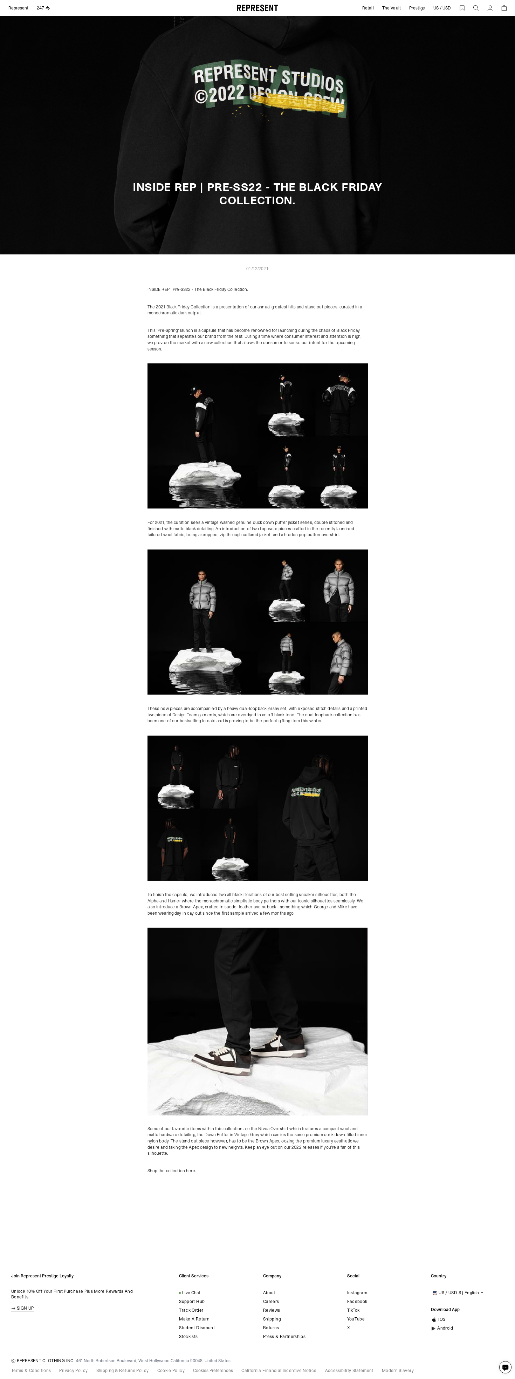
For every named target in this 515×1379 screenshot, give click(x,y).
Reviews (271, 1310)
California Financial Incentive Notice (278, 1370)
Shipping (272, 1319)
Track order (191, 1310)
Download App (445, 1309)
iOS (441, 1319)
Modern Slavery (398, 1370)
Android (445, 1328)
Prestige (417, 8)
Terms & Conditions (31, 1370)
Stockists (188, 1336)
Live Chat (191, 1293)
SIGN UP (25, 1308)
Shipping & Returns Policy (122, 1370)
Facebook (357, 1301)
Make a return (194, 1319)
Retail (368, 8)
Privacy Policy (73, 1370)
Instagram (357, 1293)
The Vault (391, 8)
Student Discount (197, 1328)
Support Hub (192, 1301)
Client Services (193, 1276)
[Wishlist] (462, 8)
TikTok (353, 1310)
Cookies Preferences (213, 1370)
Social (353, 1276)
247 (40, 8)
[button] (476, 8)
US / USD (442, 8)
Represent (18, 8)
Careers (271, 1301)
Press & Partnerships (284, 1336)
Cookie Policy (171, 1370)
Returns (271, 1328)
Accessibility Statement (349, 1370)
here (190, 1171)
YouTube (356, 1319)
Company (272, 1276)
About (269, 1293)
